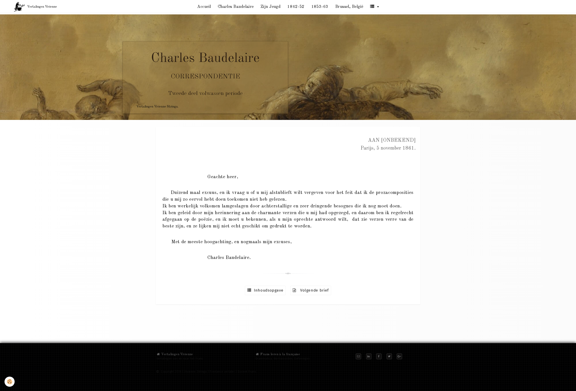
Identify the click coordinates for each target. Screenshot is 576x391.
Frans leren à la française (279, 354)
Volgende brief (312, 290)
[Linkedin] (368, 356)
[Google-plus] (399, 356)
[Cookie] (9, 382)
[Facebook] (379, 356)
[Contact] (358, 356)
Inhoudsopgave (267, 290)
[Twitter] (389, 356)
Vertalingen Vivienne (176, 354)
